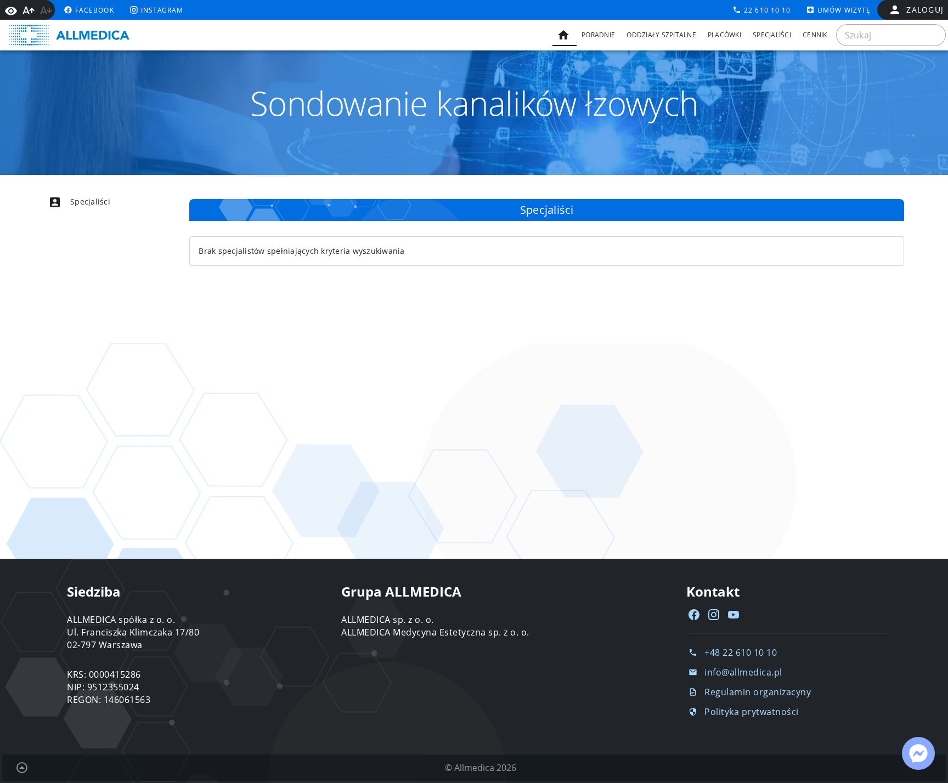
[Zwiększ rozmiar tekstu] (28, 10)
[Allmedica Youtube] (733, 615)
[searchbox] (891, 35)
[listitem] (99, 201)
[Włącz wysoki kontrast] (11, 10)
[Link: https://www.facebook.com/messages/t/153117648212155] (918, 753)
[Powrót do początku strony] (22, 767)
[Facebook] (694, 615)
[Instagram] (714, 615)
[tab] (564, 35)
